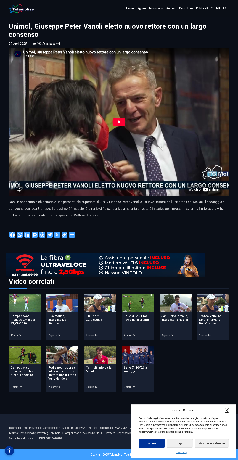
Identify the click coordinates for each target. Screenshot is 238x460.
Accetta (151, 443)
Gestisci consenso (9, 450)
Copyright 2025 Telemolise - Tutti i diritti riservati (119, 454)
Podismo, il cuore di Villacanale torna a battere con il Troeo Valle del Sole (62, 373)
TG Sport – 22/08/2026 (94, 317)
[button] (227, 410)
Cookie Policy (181, 453)
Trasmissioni (156, 8)
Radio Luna (186, 8)
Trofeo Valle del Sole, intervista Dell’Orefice (210, 319)
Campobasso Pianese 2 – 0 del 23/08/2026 (23, 319)
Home (130, 8)
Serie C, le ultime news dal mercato (136, 317)
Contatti (215, 8)
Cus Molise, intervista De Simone (57, 319)
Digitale (141, 8)
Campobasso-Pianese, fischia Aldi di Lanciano (22, 371)
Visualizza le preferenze (212, 443)
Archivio (171, 8)
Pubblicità (202, 8)
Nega (179, 443)
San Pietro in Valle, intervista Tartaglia (174, 317)
